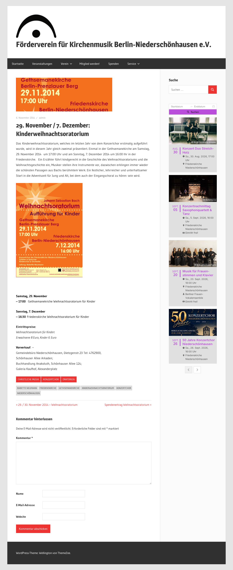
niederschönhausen (28, 393)
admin (42, 117)
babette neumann (27, 388)
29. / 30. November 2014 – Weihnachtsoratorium (47, 404)
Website (21, 516)
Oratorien (69, 379)
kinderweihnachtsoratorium (98, 388)
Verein (64, 63)
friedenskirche (48, 388)
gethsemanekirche (69, 388)
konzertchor (123, 388)
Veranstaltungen (42, 63)
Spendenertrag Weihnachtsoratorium (127, 404)
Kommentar (24, 438)
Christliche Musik (28, 379)
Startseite (18, 63)
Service (131, 63)
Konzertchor (51, 379)
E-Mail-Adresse (25, 505)
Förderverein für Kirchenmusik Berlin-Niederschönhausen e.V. (113, 44)
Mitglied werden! (89, 63)
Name (19, 493)
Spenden (113, 63)
